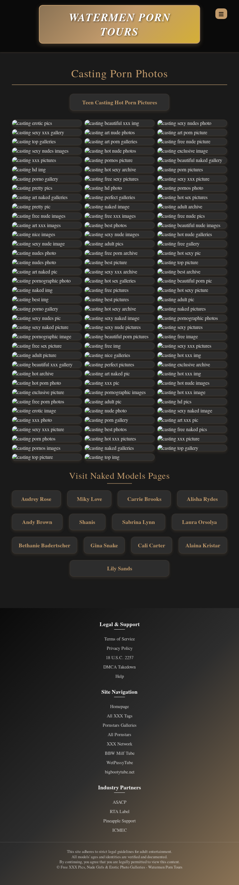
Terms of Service (119, 639)
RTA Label (119, 811)
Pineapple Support (119, 821)
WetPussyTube (119, 762)
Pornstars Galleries (120, 725)
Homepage (119, 706)
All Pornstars (119, 734)
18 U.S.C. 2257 (120, 657)
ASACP (119, 802)
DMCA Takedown (119, 667)
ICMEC (119, 830)
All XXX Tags (120, 716)
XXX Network (119, 744)
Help (119, 676)
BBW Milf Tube (119, 753)
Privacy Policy (120, 648)
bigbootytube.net (119, 772)
